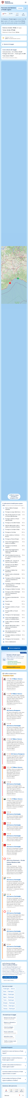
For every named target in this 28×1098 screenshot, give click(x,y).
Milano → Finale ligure (8, 994)
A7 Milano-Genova (16, 679)
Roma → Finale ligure (8, 991)
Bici (11, 1090)
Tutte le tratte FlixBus (8, 980)
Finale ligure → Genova (9, 988)
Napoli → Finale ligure (8, 997)
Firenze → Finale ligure (9, 1005)
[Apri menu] (25, 2)
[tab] (4, 14)
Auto (6, 1090)
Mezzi (21, 1090)
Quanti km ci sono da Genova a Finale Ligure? (14, 1052)
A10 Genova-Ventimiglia (14, 725)
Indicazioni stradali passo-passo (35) (12, 504)
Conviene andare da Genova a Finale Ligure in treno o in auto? (14, 1072)
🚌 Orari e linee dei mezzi (10, 977)
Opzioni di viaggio (9, 44)
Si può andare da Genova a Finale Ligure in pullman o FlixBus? (14, 1079)
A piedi (16, 1090)
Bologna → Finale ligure (9, 1003)
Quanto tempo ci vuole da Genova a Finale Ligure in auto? (14, 1059)
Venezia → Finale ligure (9, 1008)
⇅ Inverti (20, 8)
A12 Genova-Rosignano (13, 710)
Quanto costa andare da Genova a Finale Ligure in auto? (14, 1065)
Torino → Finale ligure (8, 1000)
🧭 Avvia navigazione (14, 648)
